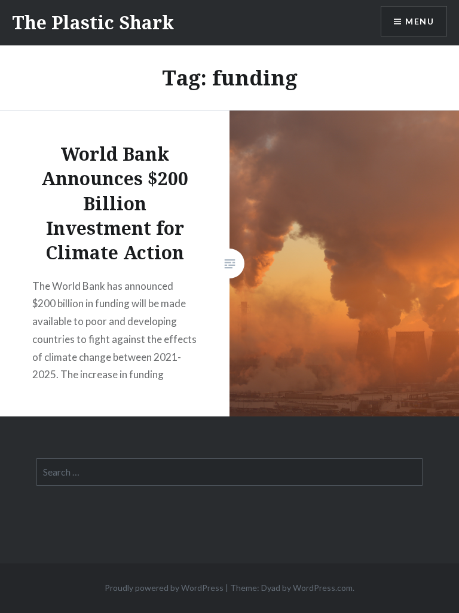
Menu (419, 21)
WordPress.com (323, 588)
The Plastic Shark (93, 22)
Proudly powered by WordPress (164, 588)
